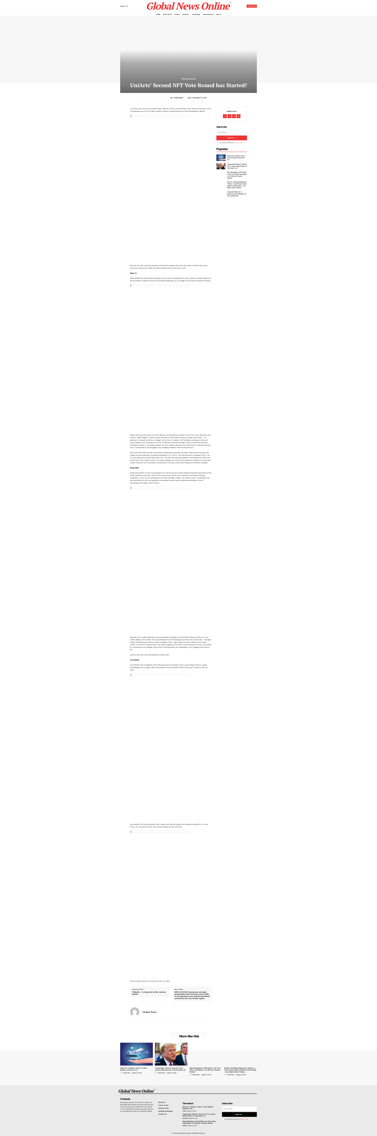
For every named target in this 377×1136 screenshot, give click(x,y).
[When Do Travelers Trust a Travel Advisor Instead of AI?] (221, 157)
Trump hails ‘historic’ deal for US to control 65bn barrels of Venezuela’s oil (237, 166)
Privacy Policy (238, 142)
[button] (124, 6)
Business (185, 1118)
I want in (230, 138)
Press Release (188, 79)
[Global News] (134, 1012)
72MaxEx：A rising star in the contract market (149, 993)
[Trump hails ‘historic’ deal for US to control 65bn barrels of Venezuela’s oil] (221, 166)
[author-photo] (121, 1073)
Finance (184, 1125)
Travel (184, 1111)
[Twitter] (229, 116)
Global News (178, 98)
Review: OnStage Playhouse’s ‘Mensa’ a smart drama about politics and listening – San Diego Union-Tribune (237, 185)
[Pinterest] (234, 116)
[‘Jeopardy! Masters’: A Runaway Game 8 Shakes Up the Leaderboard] (221, 194)
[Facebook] (225, 116)
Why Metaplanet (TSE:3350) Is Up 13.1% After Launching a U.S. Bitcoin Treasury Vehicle (236, 175)
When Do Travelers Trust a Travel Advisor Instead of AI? (236, 158)
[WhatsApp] (238, 116)
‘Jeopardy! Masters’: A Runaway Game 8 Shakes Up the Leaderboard (236, 194)
